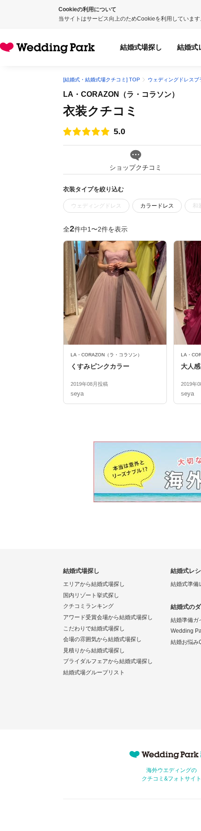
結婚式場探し (141, 47)
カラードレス (157, 205)
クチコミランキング (88, 606)
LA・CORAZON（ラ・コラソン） (121, 94)
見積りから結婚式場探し (94, 650)
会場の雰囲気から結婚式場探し (102, 639)
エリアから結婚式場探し (94, 584)
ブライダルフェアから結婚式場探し (108, 661)
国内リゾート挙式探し (91, 595)
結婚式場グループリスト (94, 672)
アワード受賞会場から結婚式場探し (108, 617)
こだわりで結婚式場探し (94, 628)
